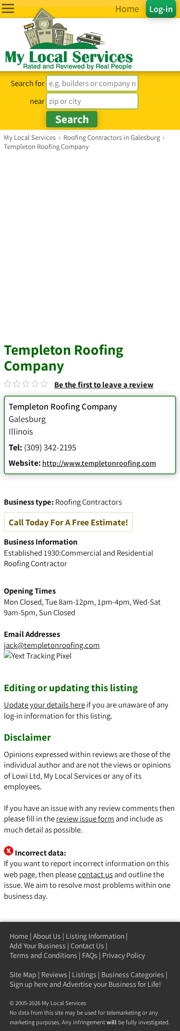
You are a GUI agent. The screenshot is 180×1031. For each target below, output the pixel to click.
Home (19, 936)
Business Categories (132, 974)
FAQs (89, 955)
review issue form (85, 818)
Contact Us (87, 945)
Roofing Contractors (88, 502)
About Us (47, 936)
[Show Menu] (8, 8)
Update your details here (44, 704)
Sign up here (29, 984)
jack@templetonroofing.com (52, 645)
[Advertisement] (90, 246)
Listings (84, 974)
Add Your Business (38, 945)
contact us (95, 874)
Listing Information (95, 936)
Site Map (23, 974)
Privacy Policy (123, 955)
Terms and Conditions (43, 955)
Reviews (54, 974)
